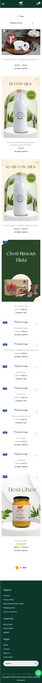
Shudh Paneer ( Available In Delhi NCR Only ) (21, 350)
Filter (22, 16)
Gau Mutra (21, 460)
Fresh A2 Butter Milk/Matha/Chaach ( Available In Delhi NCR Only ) (21, 143)
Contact (6, 596)
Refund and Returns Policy (13, 604)
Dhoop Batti (21, 372)
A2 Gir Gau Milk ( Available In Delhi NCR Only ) (20, 225)
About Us (6, 653)
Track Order (8, 628)
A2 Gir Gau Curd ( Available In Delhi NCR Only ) (21, 60)
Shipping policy (9, 608)
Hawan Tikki (20, 394)
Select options (22, 68)
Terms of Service (10, 612)
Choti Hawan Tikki (21, 306)
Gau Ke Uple (21, 438)
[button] (38, 673)
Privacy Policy (8, 600)
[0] (37, 4)
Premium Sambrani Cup (21, 416)
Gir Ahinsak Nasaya (21, 328)
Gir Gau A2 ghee (21, 541)
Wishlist (6, 632)
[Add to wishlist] (37, 32)
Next (25, 568)
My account (8, 624)
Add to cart (22, 313)
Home (5, 645)
